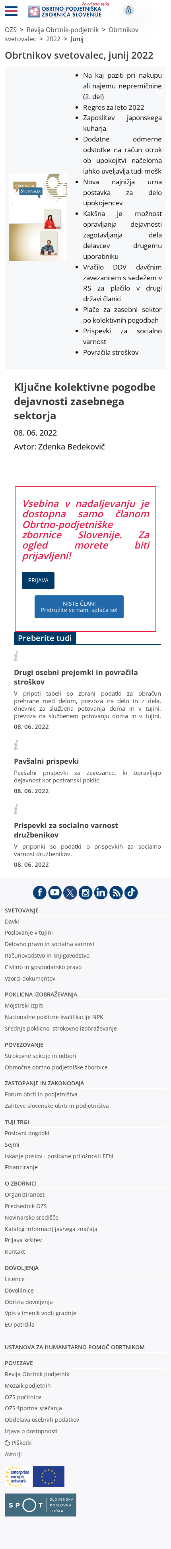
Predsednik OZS (26, 1206)
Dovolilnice (19, 1290)
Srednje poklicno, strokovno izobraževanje (61, 1028)
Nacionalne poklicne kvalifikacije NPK (54, 1017)
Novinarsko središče (31, 1217)
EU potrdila (20, 1324)
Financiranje (21, 1167)
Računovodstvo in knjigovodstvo (47, 955)
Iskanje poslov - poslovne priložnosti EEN (59, 1156)
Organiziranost (25, 1194)
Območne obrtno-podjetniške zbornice (56, 1067)
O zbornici (21, 1183)
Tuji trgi (17, 1122)
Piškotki (22, 1442)
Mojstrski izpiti (24, 1005)
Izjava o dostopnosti (31, 1431)
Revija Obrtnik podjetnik (37, 1374)
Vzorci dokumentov (30, 978)
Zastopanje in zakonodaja (44, 1083)
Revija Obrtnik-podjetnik (63, 29)
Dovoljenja (22, 1268)
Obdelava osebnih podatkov (42, 1419)
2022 (53, 38)
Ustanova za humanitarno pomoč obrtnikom (75, 1347)
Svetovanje (22, 910)
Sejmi (12, 1144)
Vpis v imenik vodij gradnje (40, 1313)
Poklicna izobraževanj (39, 994)
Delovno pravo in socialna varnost (50, 944)
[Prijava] (128, 9)
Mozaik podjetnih (28, 1385)
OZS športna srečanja (33, 1408)
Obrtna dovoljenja (29, 1302)
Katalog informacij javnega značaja (51, 1229)
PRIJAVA (38, 580)
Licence (15, 1279)
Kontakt (15, 1251)
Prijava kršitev (23, 1240)
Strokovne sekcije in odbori (40, 1055)
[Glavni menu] (11, 12)
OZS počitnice (23, 1397)
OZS (11, 29)
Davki (12, 921)
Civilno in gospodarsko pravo (43, 967)
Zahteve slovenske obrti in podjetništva (57, 1105)
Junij (77, 38)
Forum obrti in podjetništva (41, 1094)
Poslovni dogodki (27, 1133)
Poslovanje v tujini (29, 932)
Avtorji (13, 1454)
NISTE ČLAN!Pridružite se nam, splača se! (79, 607)
